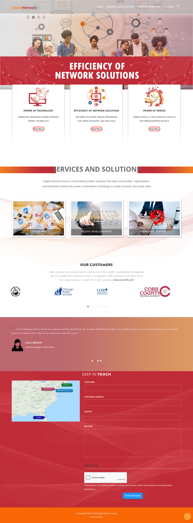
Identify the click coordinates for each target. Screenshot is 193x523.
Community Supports (154, 231)
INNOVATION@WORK (149, 6)
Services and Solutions (121, 6)
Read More (38, 129)
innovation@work (123, 279)
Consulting (38, 231)
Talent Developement (96, 231)
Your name (89, 382)
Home (100, 6)
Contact (169, 6)
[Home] (24, 5)
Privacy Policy (96, 517)
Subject (88, 412)
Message (88, 426)
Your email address (94, 397)
